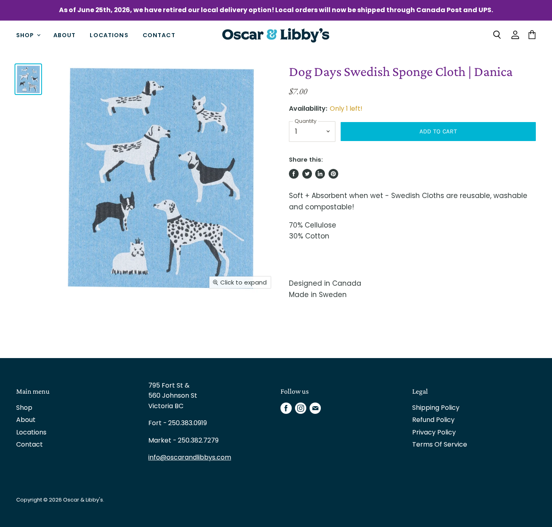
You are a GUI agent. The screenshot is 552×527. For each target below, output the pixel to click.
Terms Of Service (439, 444)
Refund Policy (433, 419)
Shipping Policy (435, 407)
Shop (26, 35)
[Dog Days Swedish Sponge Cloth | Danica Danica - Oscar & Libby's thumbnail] (28, 79)
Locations (109, 35)
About (64, 35)
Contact (159, 35)
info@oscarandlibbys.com (189, 457)
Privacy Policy (434, 432)
